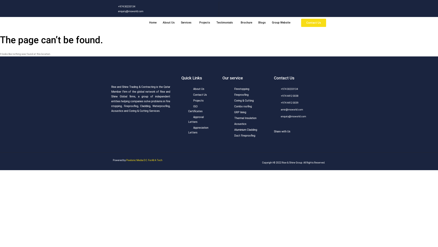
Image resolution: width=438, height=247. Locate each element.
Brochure (246, 22)
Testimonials (224, 22)
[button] (187, 23)
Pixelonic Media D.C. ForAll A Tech (144, 160)
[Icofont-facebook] (313, 3)
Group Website (281, 22)
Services (186, 22)
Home (153, 22)
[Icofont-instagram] (319, 3)
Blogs (262, 22)
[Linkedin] (325, 3)
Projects (204, 22)
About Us (169, 22)
